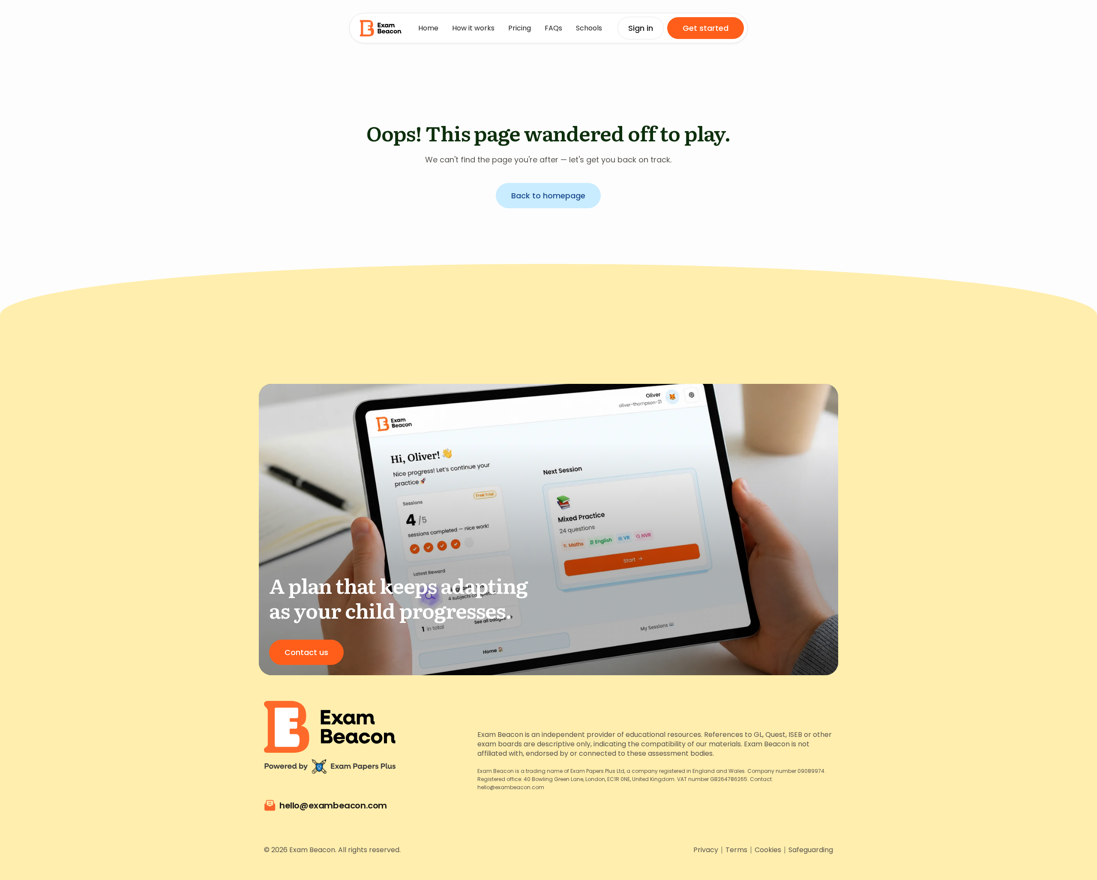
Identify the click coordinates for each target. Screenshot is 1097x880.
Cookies (768, 850)
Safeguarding (810, 850)
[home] (380, 28)
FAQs (553, 28)
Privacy (705, 850)
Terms (736, 850)
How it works (473, 28)
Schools (589, 28)
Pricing (519, 28)
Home (428, 28)
